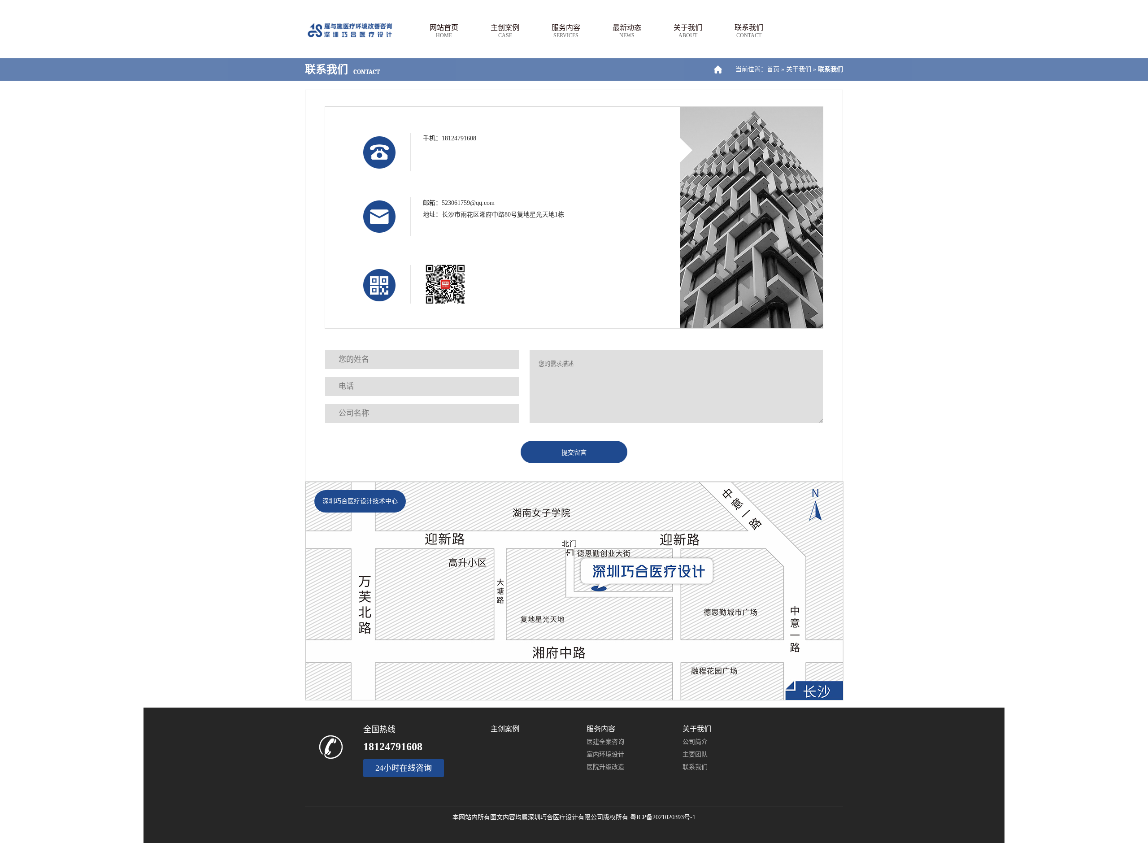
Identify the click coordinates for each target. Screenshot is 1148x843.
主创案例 (505, 31)
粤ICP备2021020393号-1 (663, 817)
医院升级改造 (605, 767)
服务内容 (566, 31)
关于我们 (688, 31)
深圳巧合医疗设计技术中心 (360, 501)
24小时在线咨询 (403, 768)
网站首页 (444, 31)
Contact (366, 72)
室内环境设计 (605, 754)
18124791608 (392, 746)
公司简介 (695, 742)
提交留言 (574, 452)
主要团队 (695, 754)
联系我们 (749, 31)
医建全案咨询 (605, 742)
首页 (773, 69)
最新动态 (627, 31)
